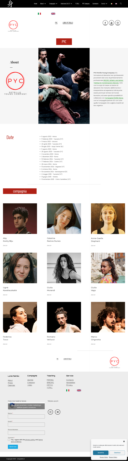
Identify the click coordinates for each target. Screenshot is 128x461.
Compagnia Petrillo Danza (114, 98)
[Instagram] (117, 22)
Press (10, 383)
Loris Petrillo (68, 23)
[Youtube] (111, 22)
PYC (56, 23)
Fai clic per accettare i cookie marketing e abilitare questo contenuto (26, 406)
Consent (11, 438)
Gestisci (117, 453)
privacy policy (30, 440)
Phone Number (13, 429)
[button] (124, 441)
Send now (12, 447)
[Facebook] (105, 22)
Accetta (101, 453)
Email (10, 421)
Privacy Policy (104, 457)
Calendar (11, 385)
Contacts (70, 380)
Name (10, 413)
